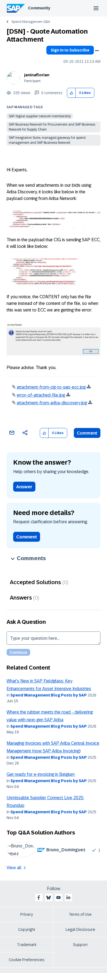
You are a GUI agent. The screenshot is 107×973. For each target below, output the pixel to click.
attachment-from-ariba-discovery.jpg (52, 402)
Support (80, 944)
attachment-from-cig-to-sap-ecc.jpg (51, 387)
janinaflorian (36, 75)
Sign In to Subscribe (70, 50)
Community (39, 8)
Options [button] (97, 50)
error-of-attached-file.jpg (41, 395)
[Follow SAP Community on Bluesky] (48, 897)
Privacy (26, 914)
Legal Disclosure (80, 929)
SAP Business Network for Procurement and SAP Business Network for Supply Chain (52, 127)
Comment (87, 433)
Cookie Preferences (26, 960)
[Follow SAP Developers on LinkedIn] (68, 897)
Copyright (26, 929)
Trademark (26, 944)
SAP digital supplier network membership (40, 116)
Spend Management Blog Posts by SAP (48, 695)
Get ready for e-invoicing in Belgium (41, 774)
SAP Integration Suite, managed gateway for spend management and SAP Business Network (47, 140)
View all (14, 867)
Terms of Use (80, 914)
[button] (71, 93)
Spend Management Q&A (31, 22)
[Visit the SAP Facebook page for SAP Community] (38, 897)
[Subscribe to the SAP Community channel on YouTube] (58, 897)
